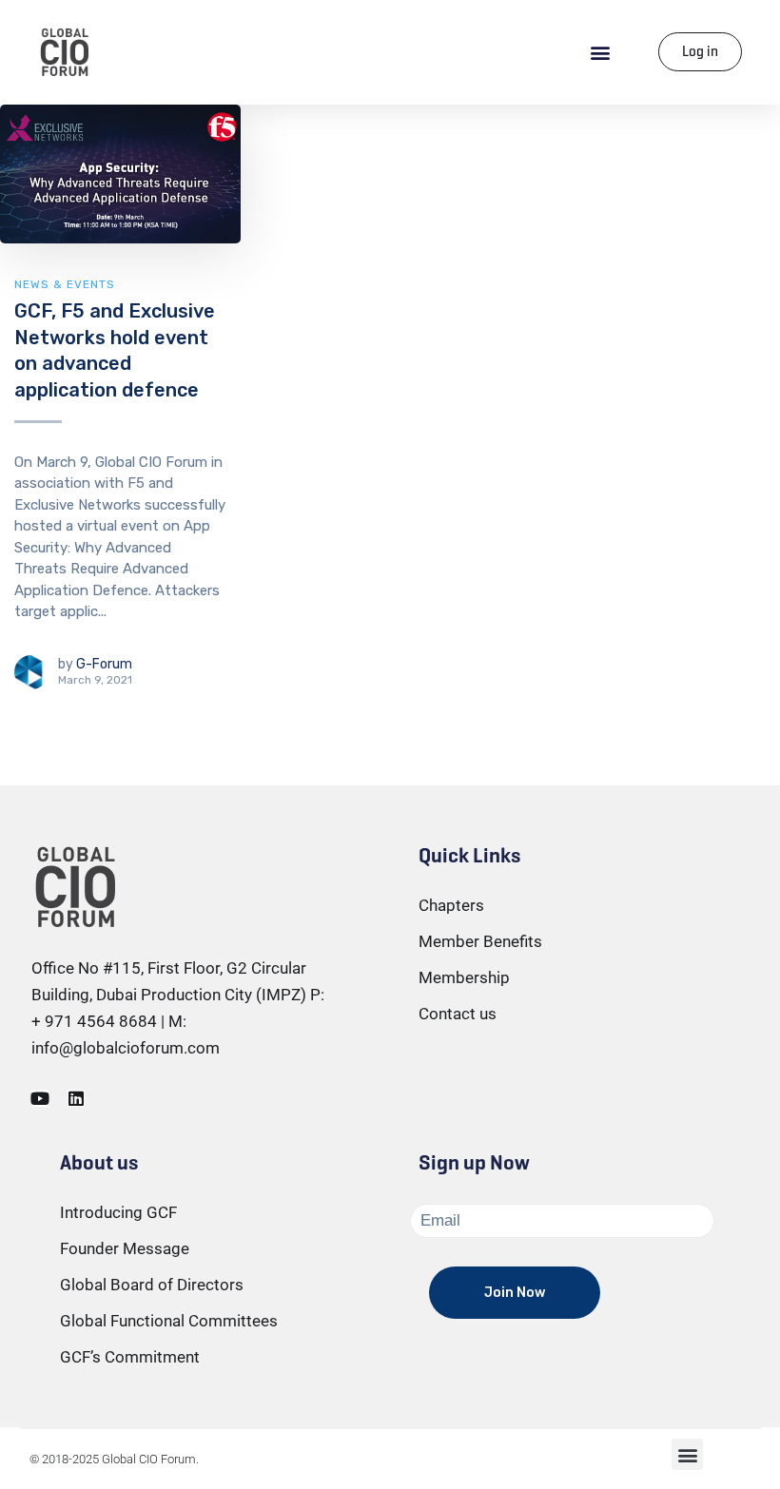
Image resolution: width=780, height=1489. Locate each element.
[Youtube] (40, 1098)
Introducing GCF (118, 1212)
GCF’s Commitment (130, 1356)
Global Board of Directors (152, 1284)
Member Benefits (480, 941)
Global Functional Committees (169, 1320)
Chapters (451, 905)
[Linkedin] (76, 1098)
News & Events (64, 284)
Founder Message (124, 1248)
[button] (600, 52)
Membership (464, 977)
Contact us (458, 1013)
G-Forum (104, 664)
